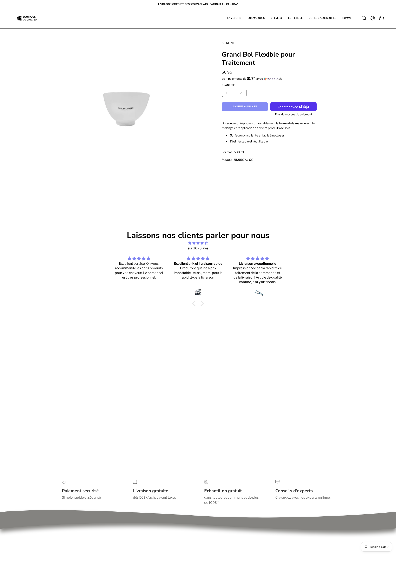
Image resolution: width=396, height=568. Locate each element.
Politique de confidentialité (82, 533)
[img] (198, 243)
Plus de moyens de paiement (293, 114)
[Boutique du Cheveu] (26, 18)
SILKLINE (228, 43)
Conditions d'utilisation (79, 540)
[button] (234, 18)
